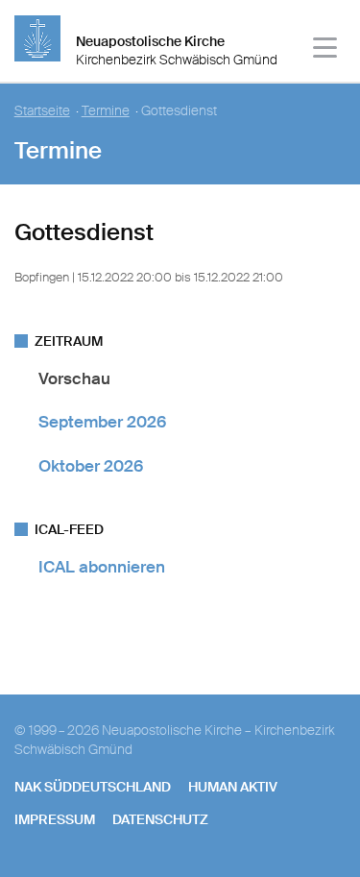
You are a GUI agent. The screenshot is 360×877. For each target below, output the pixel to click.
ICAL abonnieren (101, 566)
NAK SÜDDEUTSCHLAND (92, 786)
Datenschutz (160, 819)
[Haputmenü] (326, 50)
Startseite (42, 111)
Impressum (54, 819)
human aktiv (232, 786)
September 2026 (102, 421)
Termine (106, 111)
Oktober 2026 (90, 465)
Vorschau (74, 378)
